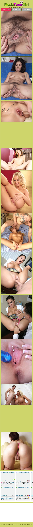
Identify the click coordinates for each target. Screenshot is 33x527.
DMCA (23, 524)
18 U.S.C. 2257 (17, 524)
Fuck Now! (27, 9)
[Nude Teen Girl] (16, 3)
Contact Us (29, 524)
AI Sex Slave (6, 9)
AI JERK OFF (16, 9)
